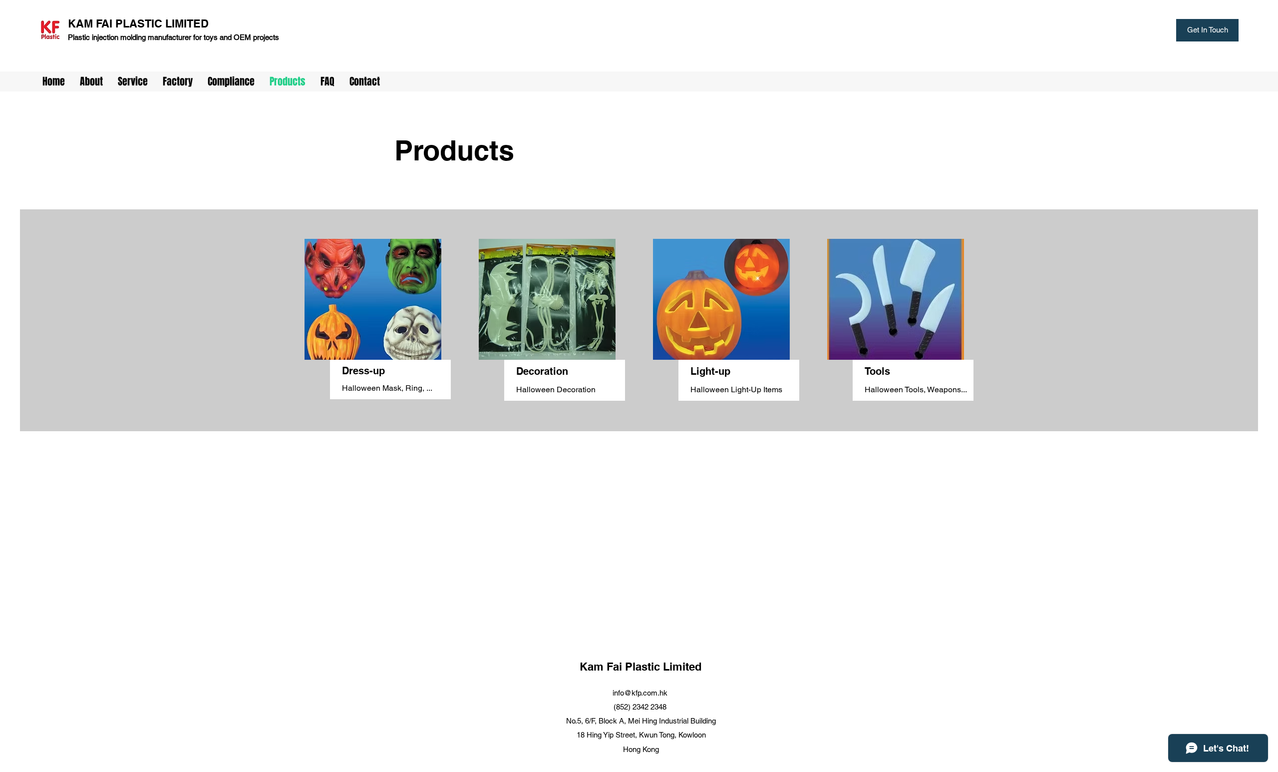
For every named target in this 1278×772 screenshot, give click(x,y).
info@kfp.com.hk (640, 693)
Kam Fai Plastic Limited (640, 666)
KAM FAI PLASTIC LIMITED (138, 23)
